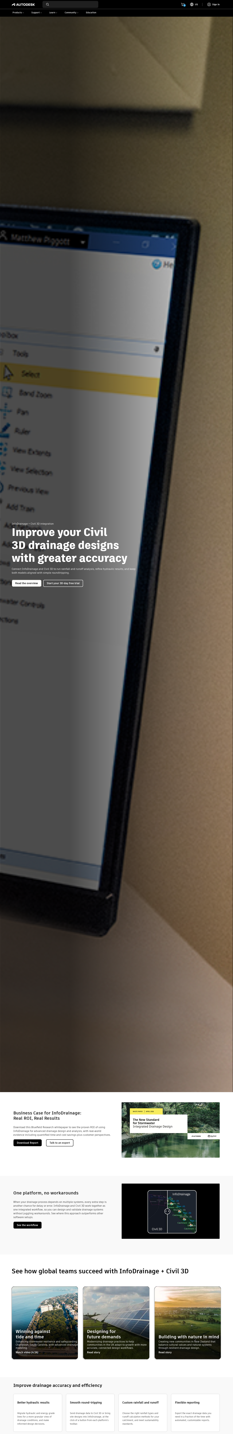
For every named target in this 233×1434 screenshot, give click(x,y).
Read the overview (26, 583)
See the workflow (27, 1225)
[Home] (23, 4)
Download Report (27, 1143)
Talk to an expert (60, 1143)
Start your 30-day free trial (63, 583)
